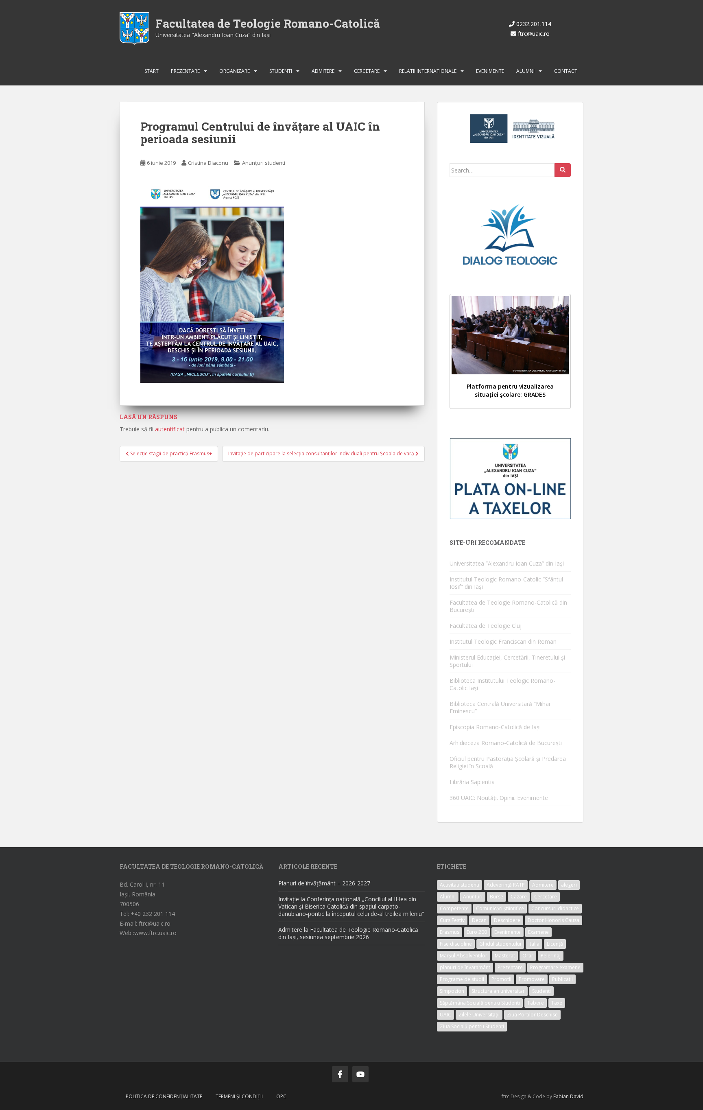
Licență (555, 943)
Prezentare (185, 71)
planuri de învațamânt (465, 967)
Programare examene (555, 967)
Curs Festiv (452, 920)
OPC (281, 1096)
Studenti (280, 71)
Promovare (532, 979)
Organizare (234, 71)
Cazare (519, 896)
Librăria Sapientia (472, 782)
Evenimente (490, 71)
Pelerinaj (551, 955)
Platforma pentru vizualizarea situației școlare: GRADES (510, 390)
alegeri (569, 884)
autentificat (170, 429)
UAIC (445, 1014)
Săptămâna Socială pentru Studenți (480, 1002)
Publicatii (562, 979)
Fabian (561, 1096)
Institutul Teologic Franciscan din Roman (503, 641)
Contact (565, 71)
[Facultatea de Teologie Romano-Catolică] (134, 28)
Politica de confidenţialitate (164, 1096)
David (576, 1096)
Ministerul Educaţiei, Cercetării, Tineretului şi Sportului (507, 661)
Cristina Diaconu (208, 162)
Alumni (525, 71)
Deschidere (507, 920)
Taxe (556, 1002)
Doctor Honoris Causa (553, 920)
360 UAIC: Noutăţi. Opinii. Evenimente (499, 798)
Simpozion (452, 991)
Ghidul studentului (500, 943)
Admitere (323, 71)
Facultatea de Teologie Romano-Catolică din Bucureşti (508, 606)
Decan (479, 920)
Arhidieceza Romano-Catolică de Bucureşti (506, 743)
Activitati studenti (459, 884)
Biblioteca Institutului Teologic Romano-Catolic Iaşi (502, 684)
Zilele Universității (479, 1014)
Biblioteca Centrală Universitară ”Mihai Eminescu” (500, 707)
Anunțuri (472, 896)
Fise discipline (456, 943)
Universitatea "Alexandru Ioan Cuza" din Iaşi (213, 35)
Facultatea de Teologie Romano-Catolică (267, 23)
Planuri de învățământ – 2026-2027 (324, 883)
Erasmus (449, 932)
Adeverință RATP (506, 884)
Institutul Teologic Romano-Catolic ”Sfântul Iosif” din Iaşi (506, 582)
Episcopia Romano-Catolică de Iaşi (495, 727)
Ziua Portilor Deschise (532, 1014)
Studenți (541, 991)
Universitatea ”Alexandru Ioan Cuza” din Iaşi (507, 563)
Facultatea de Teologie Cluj (486, 625)
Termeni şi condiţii (239, 1096)
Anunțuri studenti (263, 162)
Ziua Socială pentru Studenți (472, 1026)
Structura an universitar (498, 991)
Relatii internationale (427, 71)
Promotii (501, 979)
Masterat (505, 955)
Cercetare (367, 71)
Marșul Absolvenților (463, 955)
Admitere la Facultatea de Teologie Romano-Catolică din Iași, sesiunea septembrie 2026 (348, 933)
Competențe (454, 908)
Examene (538, 932)
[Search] (563, 170)
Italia (533, 943)
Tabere (535, 1002)
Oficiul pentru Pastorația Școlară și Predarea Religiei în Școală (508, 762)
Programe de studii (462, 979)
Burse (496, 896)
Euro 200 (477, 932)
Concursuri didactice (555, 908)
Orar (527, 955)
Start (151, 71)
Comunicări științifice (500, 908)
